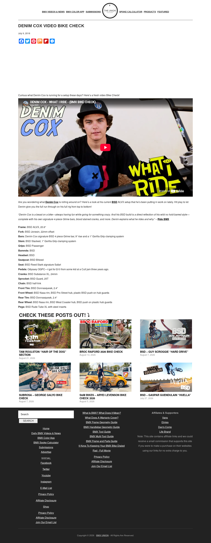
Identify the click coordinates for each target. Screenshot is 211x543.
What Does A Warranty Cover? (101, 417)
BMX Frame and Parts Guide (101, 441)
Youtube (46, 475)
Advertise (46, 452)
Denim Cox (51, 202)
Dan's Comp (165, 427)
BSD (114, 202)
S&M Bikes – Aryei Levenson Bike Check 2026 (103, 396)
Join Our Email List (46, 522)
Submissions (46, 447)
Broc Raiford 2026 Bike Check (101, 351)
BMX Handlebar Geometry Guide (102, 427)
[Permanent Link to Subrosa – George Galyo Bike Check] (45, 377)
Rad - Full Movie (102, 450)
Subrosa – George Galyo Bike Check (40, 396)
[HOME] (110, 10)
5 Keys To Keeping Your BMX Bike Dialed (102, 445)
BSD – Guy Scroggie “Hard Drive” (164, 351)
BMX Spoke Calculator (46, 442)
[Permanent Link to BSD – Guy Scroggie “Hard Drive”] (166, 334)
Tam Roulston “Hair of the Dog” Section (42, 353)
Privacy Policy (46, 494)
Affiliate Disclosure (46, 500)
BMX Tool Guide (102, 431)
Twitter (46, 469)
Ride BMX (163, 219)
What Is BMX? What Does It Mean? (101, 413)
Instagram (46, 481)
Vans (165, 417)
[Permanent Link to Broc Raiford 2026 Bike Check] (105, 334)
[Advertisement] (105, 68)
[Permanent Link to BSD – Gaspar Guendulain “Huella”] (166, 377)
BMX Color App (46, 438)
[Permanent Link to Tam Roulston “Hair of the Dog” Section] (45, 334)
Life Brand (165, 431)
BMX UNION (102, 535)
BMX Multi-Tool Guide (102, 436)
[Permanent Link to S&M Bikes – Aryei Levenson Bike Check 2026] (105, 377)
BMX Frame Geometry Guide (101, 422)
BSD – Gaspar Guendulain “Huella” (165, 395)
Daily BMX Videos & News (46, 433)
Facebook (46, 463)
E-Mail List (46, 488)
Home (46, 428)
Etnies (165, 422)
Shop (46, 506)
